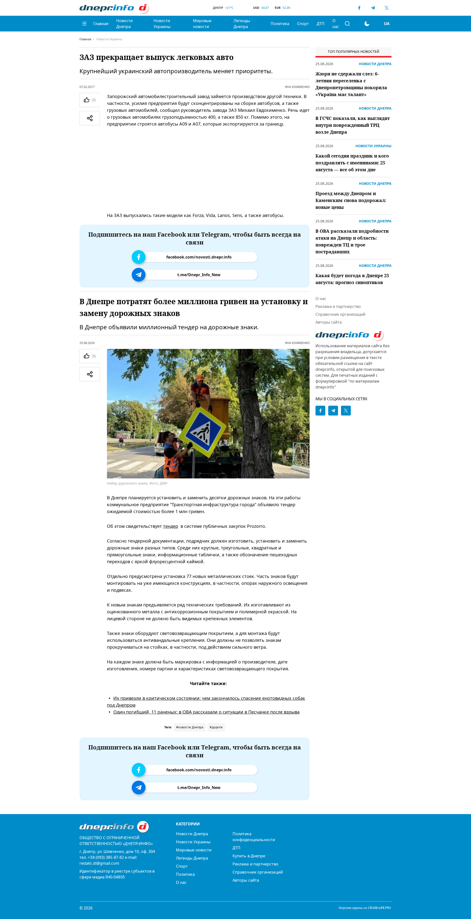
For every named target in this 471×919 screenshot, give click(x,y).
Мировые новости (202, 23)
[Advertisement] (208, 169)
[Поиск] (347, 24)
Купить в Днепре (249, 856)
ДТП (321, 23)
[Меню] (84, 24)
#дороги (216, 727)
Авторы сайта (328, 322)
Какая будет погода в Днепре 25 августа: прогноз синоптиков (352, 279)
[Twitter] (387, 8)
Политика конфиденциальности (254, 836)
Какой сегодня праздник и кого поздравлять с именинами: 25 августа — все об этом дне (352, 162)
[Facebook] (359, 8)
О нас (335, 23)
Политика (280, 23)
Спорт (303, 23)
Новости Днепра (124, 23)
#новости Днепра (190, 727)
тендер (170, 526)
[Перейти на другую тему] (367, 24)
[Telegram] (373, 8)
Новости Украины (162, 23)
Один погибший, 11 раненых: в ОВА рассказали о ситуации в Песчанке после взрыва (206, 712)
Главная (100, 23)
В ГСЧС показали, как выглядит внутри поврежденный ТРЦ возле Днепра (352, 125)
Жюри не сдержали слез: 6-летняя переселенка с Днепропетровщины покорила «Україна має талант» (351, 84)
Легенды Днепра (242, 23)
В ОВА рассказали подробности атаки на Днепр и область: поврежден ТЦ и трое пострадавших (352, 241)
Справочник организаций (340, 314)
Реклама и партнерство (338, 306)
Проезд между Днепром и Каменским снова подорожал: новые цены (350, 200)
